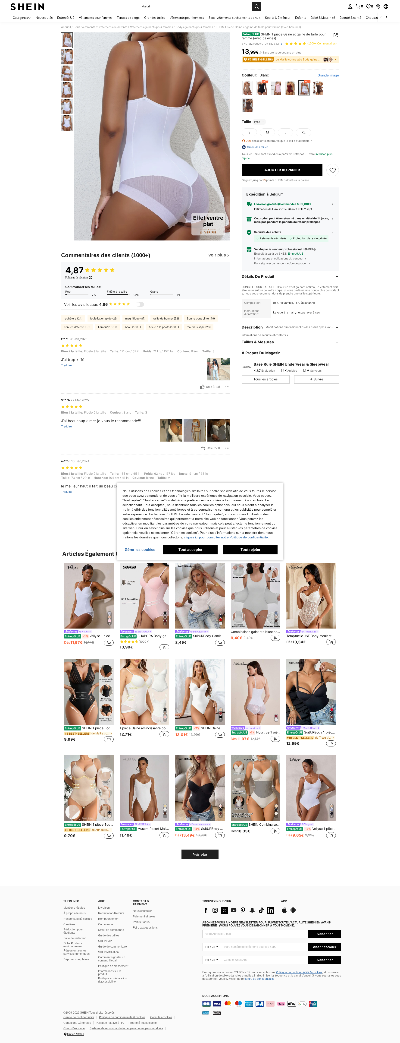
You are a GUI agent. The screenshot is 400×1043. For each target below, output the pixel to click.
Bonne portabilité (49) (201, 318)
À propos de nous (74, 913)
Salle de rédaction (74, 938)
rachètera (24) (73, 318)
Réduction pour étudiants (73, 931)
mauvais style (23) (199, 327)
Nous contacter (142, 911)
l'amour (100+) (107, 327)
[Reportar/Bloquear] (227, 387)
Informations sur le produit (109, 973)
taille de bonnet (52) (166, 318)
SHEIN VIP (105, 941)
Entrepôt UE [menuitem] (65, 17)
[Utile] (202, 387)
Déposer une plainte (76, 959)
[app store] (284, 912)
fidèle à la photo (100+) (164, 327)
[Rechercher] (256, 6)
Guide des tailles (108, 935)
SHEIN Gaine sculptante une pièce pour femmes (200, 728)
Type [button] (257, 121)
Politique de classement (113, 966)
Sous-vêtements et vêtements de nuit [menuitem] (234, 17)
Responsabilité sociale (77, 918)
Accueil (66, 27)
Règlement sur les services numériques (76, 952)
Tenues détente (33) (77, 327)
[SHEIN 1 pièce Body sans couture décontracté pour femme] (89, 692)
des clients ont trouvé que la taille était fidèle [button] (277, 141)
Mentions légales (74, 907)
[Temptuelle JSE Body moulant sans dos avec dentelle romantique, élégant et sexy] (311, 596)
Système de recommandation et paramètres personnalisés (126, 1028)
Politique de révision (76, 277)
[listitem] (89, 607)
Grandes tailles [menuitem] (154, 17)
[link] (359, 6)
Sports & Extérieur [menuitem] (278, 17)
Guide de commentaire (112, 946)
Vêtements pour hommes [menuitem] (187, 17)
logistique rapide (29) (103, 318)
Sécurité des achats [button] (267, 232)
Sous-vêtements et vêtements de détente (100, 27)
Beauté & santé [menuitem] (350, 17)
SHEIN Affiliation (108, 952)
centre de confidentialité (259, 978)
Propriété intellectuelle (142, 1022)
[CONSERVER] (332, 170)
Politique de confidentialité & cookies (299, 972)
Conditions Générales (77, 1022)
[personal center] (350, 6)
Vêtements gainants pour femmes (151, 27)
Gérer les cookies (161, 1017)
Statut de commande (111, 930)
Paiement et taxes (144, 916)
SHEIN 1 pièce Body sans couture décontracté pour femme (89, 728)
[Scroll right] (386, 17)
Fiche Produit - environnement (72, 945)
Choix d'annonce (74, 1028)
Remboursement (108, 918)
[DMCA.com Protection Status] (217, 1013)
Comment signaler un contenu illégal (111, 959)
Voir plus (200, 854)
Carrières (69, 924)
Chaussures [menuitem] (374, 17)
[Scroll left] (381, 17)
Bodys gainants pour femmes (194, 27)
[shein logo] (27, 6)
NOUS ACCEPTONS (215, 996)
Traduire (66, 365)
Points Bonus (141, 922)
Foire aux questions (145, 927)
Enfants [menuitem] (300, 17)
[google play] (293, 912)
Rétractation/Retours (111, 913)
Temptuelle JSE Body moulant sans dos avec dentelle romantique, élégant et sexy (311, 636)
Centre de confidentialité (78, 1017)
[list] (239, 910)
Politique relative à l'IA (110, 1022)
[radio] (247, 88)
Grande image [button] (328, 75)
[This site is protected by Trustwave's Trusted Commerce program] (205, 1013)
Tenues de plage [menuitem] (128, 17)
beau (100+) (133, 327)
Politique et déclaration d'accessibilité (112, 980)
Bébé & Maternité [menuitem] (323, 17)
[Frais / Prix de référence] (260, 52)
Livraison (104, 907)
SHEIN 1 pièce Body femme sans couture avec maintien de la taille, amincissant (89, 824)
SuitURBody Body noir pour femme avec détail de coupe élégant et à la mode (200, 829)
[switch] (140, 304)
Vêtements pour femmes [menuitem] (95, 17)
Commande (105, 924)
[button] (378, 6)
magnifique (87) (135, 318)
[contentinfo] (271, 1004)
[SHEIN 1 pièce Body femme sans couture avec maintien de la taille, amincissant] (89, 788)
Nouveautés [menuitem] (44, 17)
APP (284, 901)
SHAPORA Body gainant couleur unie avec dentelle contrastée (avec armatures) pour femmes (144, 636)
